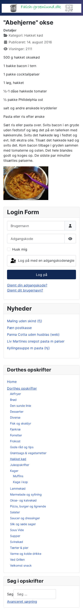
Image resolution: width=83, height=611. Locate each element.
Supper (15, 536)
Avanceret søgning (22, 601)
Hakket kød (18, 459)
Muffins (18, 476)
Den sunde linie (20, 405)
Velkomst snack (21, 565)
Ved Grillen (17, 559)
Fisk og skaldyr (20, 423)
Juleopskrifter (19, 465)
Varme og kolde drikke (25, 553)
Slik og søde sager (23, 524)
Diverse (15, 417)
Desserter (16, 411)
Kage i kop (20, 482)
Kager (14, 471)
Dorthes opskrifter (22, 388)
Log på (41, 275)
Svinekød (16, 542)
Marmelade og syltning (26, 494)
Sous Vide (17, 530)
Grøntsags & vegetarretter (28, 453)
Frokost (15, 441)
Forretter (16, 435)
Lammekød (18, 488)
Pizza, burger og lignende (28, 506)
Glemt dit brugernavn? (25, 290)
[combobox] (34, 594)
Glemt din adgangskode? (27, 285)
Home (12, 381)
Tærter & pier (19, 547)
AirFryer (15, 394)
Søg (10, 594)
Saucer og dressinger (25, 518)
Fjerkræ (15, 429)
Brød (13, 399)
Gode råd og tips (21, 447)
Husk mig (19, 249)
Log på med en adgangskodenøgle (45, 260)
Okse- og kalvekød (23, 500)
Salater (15, 512)
